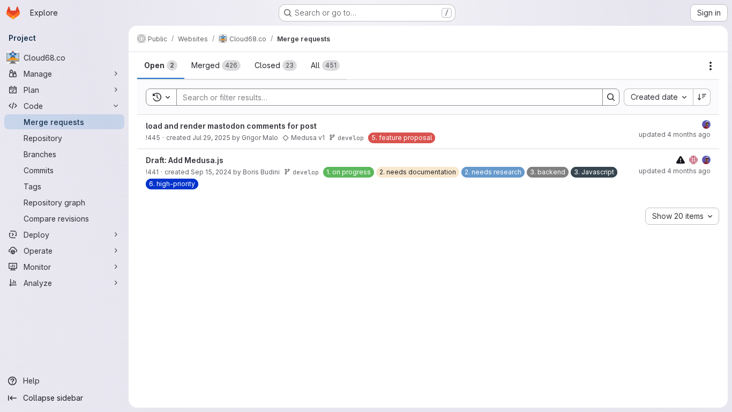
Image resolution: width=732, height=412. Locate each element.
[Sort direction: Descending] (702, 97)
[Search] (610, 97)
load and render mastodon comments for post (231, 125)
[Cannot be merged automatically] (680, 159)
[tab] (160, 65)
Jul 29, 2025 (211, 138)
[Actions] (710, 66)
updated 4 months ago (675, 134)
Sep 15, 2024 (211, 172)
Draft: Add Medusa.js (184, 160)
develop (351, 138)
